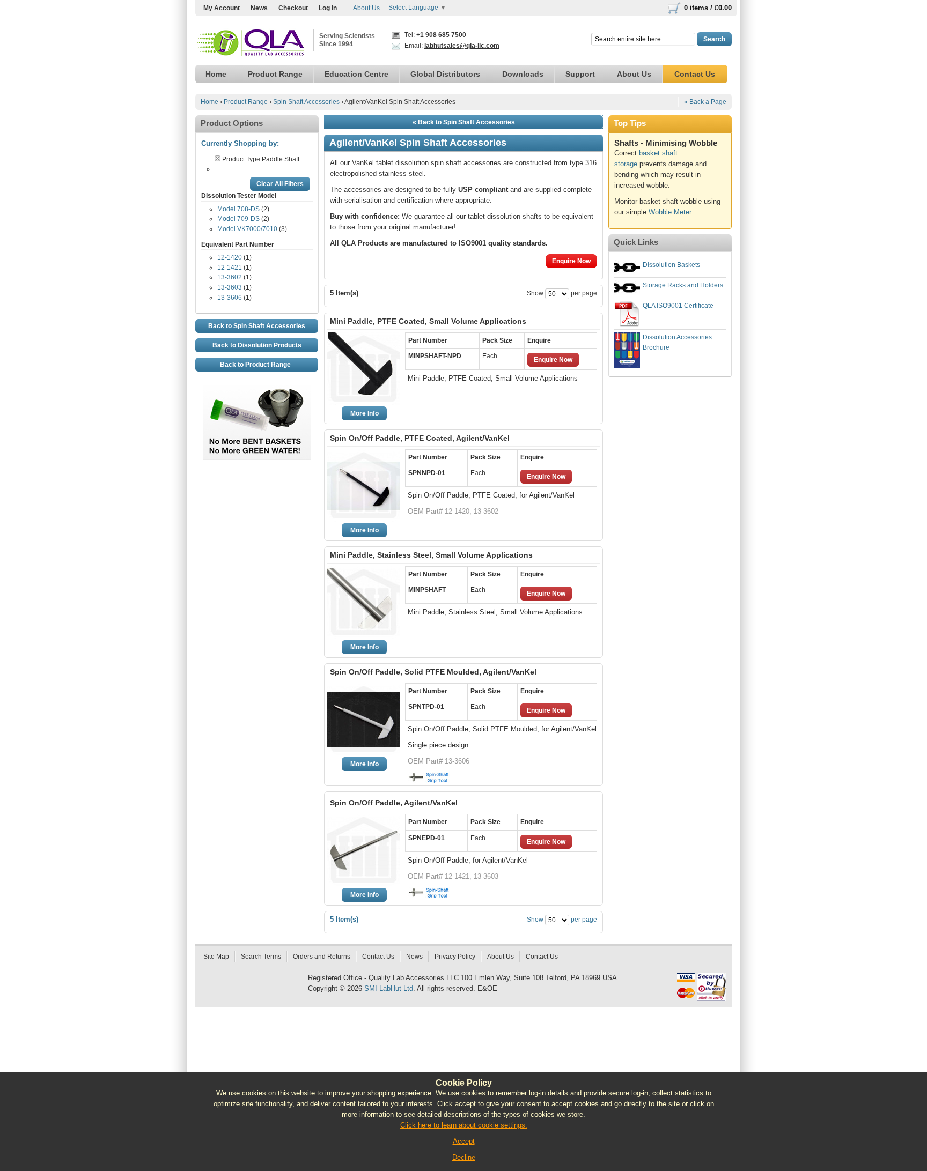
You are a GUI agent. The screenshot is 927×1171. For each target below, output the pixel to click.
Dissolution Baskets (671, 265)
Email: (451, 45)
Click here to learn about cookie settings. (463, 1125)
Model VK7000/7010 (247, 229)
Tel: (434, 35)
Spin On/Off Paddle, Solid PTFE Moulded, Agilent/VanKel (433, 672)
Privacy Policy (455, 956)
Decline (463, 1157)
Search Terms (261, 956)
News (259, 8)
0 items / (708, 8)
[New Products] (257, 390)
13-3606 (229, 297)
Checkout (293, 8)
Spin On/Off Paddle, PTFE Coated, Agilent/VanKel (420, 438)
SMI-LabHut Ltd (388, 988)
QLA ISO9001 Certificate (678, 305)
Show (535, 293)
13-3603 (229, 287)
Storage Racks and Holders (683, 285)
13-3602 (229, 277)
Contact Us (378, 956)
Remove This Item (217, 158)
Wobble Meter (670, 212)
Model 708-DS (238, 209)
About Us (366, 8)
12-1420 (229, 257)
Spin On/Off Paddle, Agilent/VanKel (394, 802)
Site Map (216, 956)
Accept (464, 1141)
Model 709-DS (238, 219)
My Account (221, 8)
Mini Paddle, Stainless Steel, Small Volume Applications (431, 555)
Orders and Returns (321, 956)
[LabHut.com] (251, 43)
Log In (328, 8)
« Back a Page (705, 102)
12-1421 (229, 267)
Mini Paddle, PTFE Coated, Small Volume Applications (428, 321)
